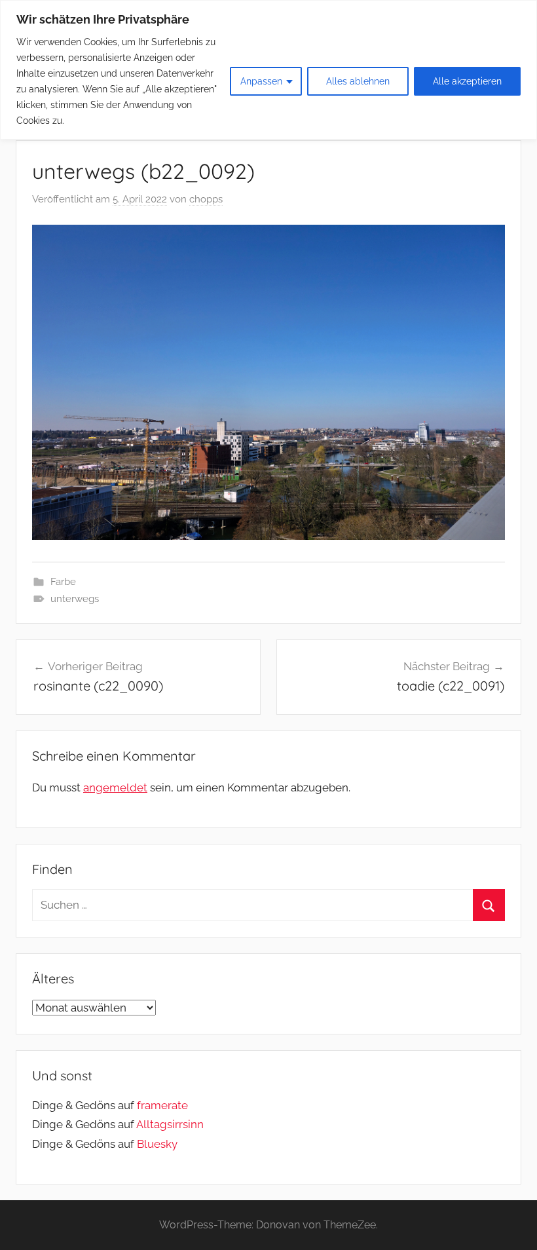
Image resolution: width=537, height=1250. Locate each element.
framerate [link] (162, 1105)
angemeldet (115, 787)
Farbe (63, 582)
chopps (206, 199)
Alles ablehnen (358, 81)
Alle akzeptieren (467, 81)
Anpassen (261, 81)
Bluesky (157, 1143)
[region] (268, 70)
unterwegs (74, 599)
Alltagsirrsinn (170, 1124)
